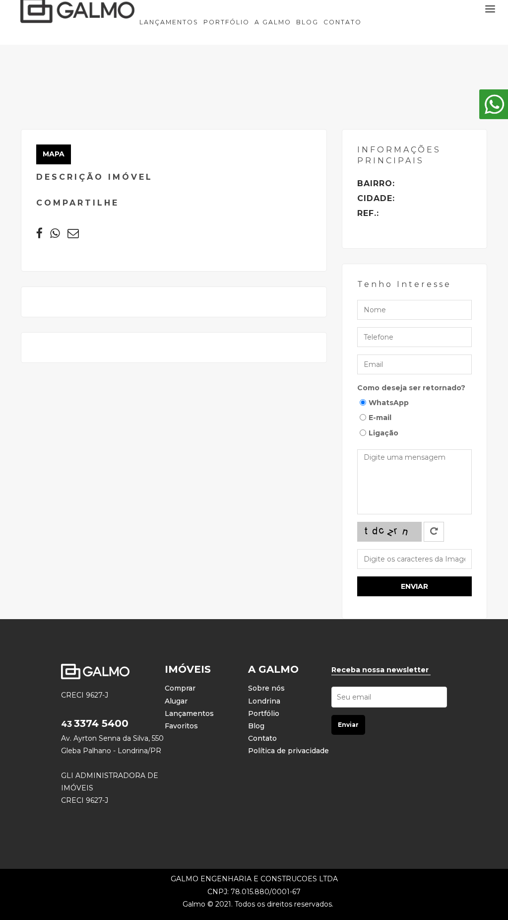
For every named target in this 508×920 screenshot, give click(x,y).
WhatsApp (389, 402)
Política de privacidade (288, 750)
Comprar (180, 688)
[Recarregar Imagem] (434, 532)
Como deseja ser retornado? (411, 387)
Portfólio (226, 22)
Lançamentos (168, 22)
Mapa (53, 153)
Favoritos (181, 725)
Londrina (264, 701)
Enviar (414, 586)
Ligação (383, 432)
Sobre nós (266, 688)
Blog (307, 22)
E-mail (380, 417)
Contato (342, 22)
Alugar (176, 701)
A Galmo (272, 22)
